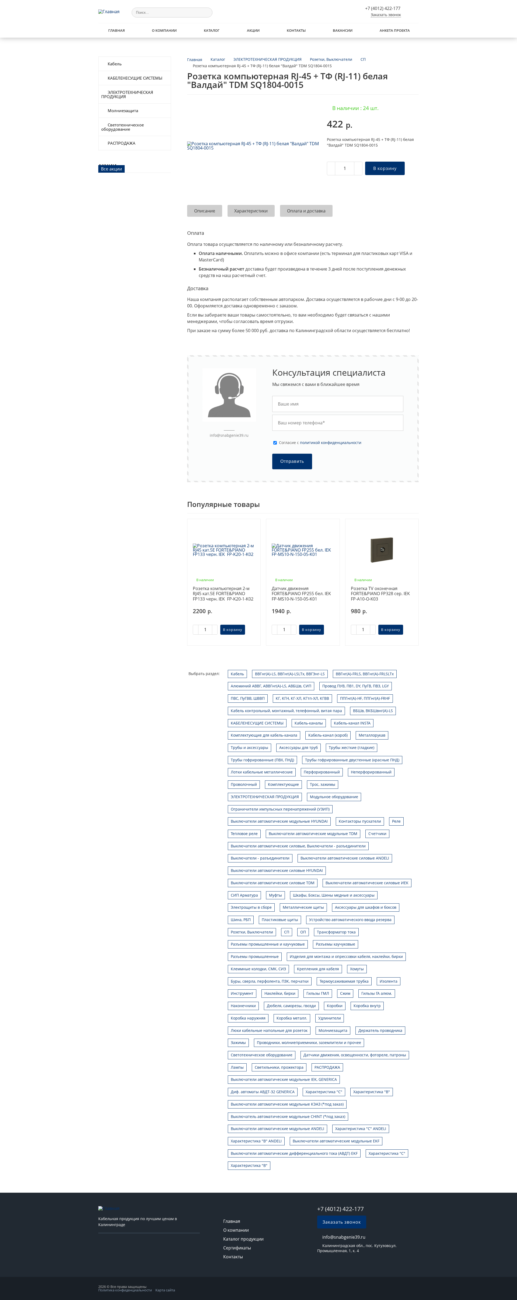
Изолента (388, 981)
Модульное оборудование (334, 796)
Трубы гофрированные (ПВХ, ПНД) (262, 759)
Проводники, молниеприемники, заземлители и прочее (309, 1042)
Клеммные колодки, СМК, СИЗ (258, 968)
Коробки (335, 1005)
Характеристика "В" (371, 1091)
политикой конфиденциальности (330, 442)
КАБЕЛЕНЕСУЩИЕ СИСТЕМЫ (135, 78)
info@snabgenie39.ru (229, 435)
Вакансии (342, 30)
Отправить (292, 461)
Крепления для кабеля (318, 968)
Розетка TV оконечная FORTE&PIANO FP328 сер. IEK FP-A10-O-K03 (380, 594)
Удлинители (329, 1018)
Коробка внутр (367, 1005)
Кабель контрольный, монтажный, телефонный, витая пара (286, 710)
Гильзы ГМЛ (317, 993)
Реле (396, 821)
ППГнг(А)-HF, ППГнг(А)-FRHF (365, 698)
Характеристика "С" (324, 1091)
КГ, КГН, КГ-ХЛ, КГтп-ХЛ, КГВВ (302, 698)
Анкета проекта (395, 30)
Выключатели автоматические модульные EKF (336, 1140)
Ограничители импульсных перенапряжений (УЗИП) (280, 809)
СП (286, 932)
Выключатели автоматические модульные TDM (313, 833)
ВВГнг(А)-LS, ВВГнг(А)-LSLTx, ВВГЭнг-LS (290, 673)
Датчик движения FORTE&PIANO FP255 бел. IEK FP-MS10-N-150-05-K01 (301, 594)
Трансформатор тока (336, 932)
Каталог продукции (243, 1239)
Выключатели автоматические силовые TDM (273, 882)
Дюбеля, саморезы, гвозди (291, 1005)
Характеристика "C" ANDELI (360, 1128)
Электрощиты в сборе (251, 907)
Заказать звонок (386, 14)
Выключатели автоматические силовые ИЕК (367, 882)
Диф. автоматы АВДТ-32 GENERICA (263, 1091)
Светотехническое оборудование (122, 127)
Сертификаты (237, 1248)
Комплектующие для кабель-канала (264, 735)
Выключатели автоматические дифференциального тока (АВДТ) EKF (294, 1153)
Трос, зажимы (322, 784)
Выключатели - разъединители (260, 858)
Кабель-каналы (309, 723)
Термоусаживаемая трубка (344, 981)
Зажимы (238, 1042)
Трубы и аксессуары (249, 747)
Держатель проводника (380, 1030)
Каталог (211, 30)
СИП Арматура (244, 895)
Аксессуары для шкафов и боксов (365, 907)
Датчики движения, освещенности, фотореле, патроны (354, 1054)
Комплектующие (283, 784)
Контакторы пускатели (360, 821)
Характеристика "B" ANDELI (256, 1140)
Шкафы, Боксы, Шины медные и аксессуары (334, 895)
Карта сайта (165, 1290)
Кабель (115, 63)
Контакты (296, 30)
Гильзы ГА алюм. (376, 993)
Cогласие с (320, 443)
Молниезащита (123, 110)
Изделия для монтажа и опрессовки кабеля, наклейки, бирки (346, 956)
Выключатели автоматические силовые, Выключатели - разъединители (298, 845)
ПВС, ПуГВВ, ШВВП (248, 698)
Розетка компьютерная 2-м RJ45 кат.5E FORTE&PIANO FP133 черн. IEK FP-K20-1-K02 (223, 594)
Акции (253, 30)
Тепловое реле (244, 833)
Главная (116, 30)
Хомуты (357, 968)
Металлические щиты (303, 907)
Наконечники (243, 1005)
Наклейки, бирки (279, 993)
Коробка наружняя (248, 1018)
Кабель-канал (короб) (328, 735)
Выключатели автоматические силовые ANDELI (345, 858)
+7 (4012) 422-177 (382, 8)
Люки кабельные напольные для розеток (269, 1030)
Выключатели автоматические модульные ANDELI (277, 1128)
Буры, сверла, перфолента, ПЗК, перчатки (270, 981)
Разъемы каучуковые (335, 944)
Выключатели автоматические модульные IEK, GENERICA (284, 1079)
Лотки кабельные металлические (262, 772)
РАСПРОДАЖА (121, 143)
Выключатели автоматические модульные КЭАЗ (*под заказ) (287, 1104)
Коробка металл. (292, 1018)
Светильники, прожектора (279, 1067)
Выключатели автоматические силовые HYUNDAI (277, 870)
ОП (303, 932)
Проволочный (244, 784)
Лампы (237, 1067)
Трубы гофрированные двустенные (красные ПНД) (352, 759)
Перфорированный (322, 772)
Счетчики (377, 833)
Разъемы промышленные (255, 956)
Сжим (345, 993)
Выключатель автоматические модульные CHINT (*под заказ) (288, 1116)
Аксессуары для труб (298, 747)
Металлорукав (372, 735)
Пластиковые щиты (280, 919)
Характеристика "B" (249, 1165)
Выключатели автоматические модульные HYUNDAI (279, 821)
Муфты (275, 895)
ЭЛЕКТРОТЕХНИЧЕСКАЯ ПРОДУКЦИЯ (127, 94)
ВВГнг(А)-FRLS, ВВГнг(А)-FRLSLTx (365, 673)
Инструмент (242, 993)
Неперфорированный (371, 772)
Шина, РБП (241, 919)
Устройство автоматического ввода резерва (350, 919)
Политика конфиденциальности (125, 1290)
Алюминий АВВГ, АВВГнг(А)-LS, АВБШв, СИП (271, 685)
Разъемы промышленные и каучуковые (268, 944)
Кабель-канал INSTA (352, 723)
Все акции (111, 169)
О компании (164, 30)
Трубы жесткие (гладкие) (351, 747)
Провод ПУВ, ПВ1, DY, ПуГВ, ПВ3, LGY (355, 685)
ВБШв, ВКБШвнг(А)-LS (373, 710)
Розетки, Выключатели (252, 932)
